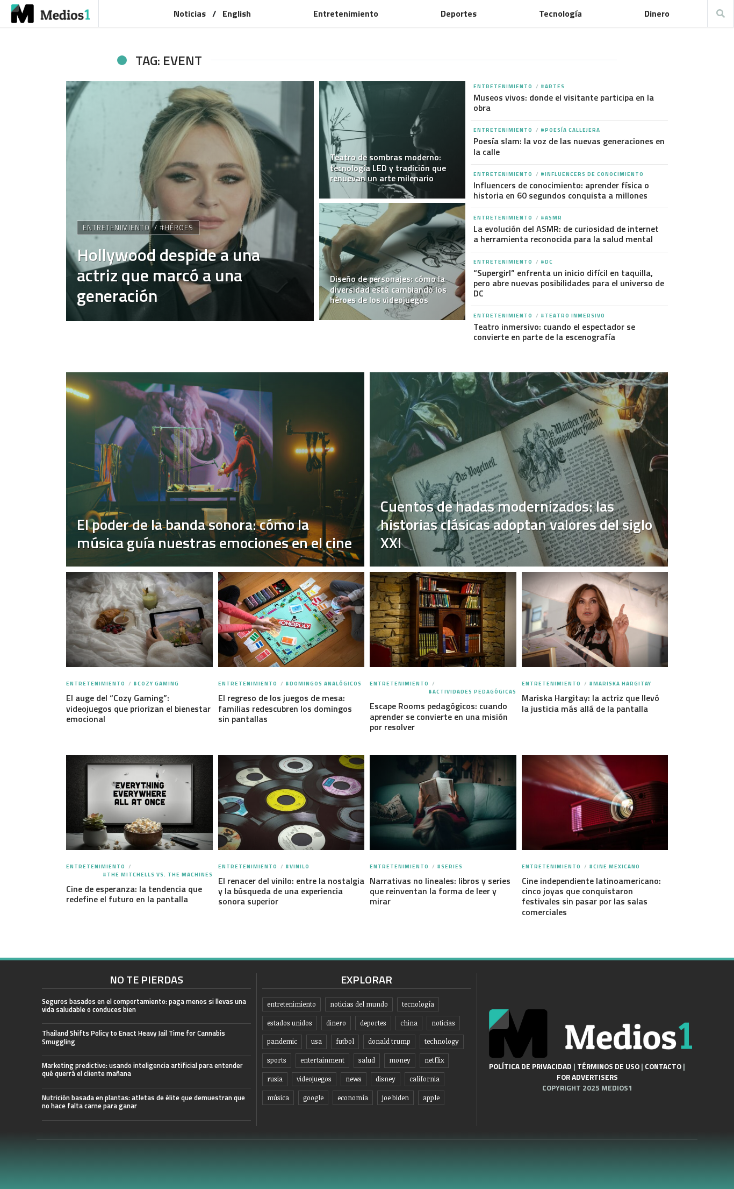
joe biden (395, 1097)
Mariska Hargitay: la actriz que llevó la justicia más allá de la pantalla (590, 702)
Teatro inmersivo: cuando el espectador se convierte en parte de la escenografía (554, 331)
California (424, 1079)
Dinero (657, 13)
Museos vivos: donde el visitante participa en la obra (563, 102)
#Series (450, 866)
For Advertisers (587, 1077)
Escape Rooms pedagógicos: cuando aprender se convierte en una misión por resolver (439, 716)
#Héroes (176, 227)
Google (313, 1097)
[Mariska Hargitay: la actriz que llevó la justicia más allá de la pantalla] (595, 620)
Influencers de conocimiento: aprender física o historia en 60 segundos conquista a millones (561, 190)
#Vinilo (297, 866)
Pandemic (282, 1041)
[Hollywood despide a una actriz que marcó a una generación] (190, 201)
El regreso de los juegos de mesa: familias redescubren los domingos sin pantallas (285, 708)
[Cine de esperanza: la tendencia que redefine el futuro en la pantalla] (139, 803)
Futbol (345, 1041)
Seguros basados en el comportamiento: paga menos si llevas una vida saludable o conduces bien (144, 1005)
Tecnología (560, 13)
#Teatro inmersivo (573, 316)
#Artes (553, 86)
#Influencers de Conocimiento (592, 174)
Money (400, 1060)
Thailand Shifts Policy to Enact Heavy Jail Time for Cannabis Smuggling (133, 1037)
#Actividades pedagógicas (472, 692)
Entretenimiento (345, 13)
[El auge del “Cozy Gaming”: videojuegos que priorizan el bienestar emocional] (139, 620)
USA (316, 1041)
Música (278, 1097)
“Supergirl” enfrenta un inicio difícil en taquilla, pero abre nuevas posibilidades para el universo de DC (568, 283)
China (409, 1023)
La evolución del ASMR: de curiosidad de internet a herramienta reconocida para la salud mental (566, 233)
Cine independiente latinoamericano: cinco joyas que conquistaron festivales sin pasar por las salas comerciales (591, 896)
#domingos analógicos (323, 684)
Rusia (275, 1079)
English (236, 13)
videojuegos (314, 1079)
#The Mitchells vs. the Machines (158, 874)
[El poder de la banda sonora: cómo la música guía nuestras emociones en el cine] (215, 469)
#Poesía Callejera (570, 130)
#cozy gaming (156, 684)
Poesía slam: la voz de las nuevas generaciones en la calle (569, 146)
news (354, 1079)
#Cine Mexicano (614, 866)
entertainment (322, 1060)
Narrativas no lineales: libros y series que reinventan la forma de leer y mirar (440, 891)
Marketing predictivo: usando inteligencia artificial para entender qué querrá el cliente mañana (142, 1069)
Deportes (459, 13)
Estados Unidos (289, 1023)
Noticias (190, 13)
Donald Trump (389, 1041)
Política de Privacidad (530, 1066)
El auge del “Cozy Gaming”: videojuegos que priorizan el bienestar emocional (138, 708)
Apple (431, 1097)
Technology (441, 1041)
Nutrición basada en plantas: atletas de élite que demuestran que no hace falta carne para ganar (143, 1101)
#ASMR (551, 218)
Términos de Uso (608, 1066)
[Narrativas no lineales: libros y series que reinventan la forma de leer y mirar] (443, 803)
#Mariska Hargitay (620, 684)
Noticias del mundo (359, 1004)
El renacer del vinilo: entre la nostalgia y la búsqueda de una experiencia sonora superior (291, 891)
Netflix (434, 1060)
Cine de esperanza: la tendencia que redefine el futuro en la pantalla (134, 893)
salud (366, 1060)
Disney (385, 1079)
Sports (276, 1060)
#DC (547, 262)
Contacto (663, 1066)
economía (352, 1097)
